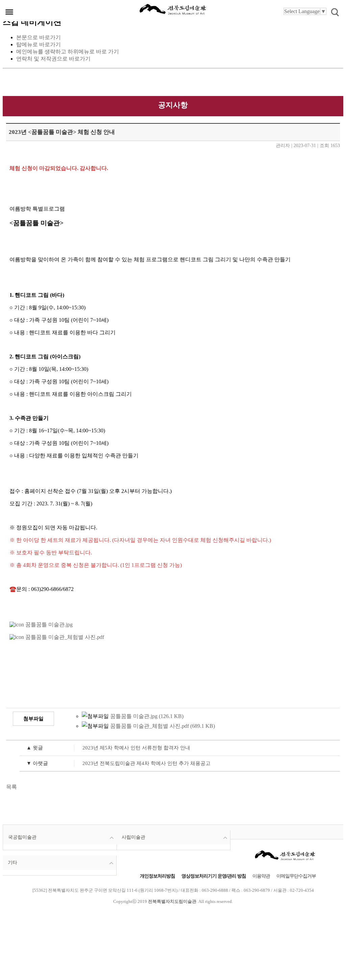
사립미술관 (133, 837)
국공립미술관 (22, 837)
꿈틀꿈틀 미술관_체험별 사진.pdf (64, 637)
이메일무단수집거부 (296, 876)
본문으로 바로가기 (38, 37)
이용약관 (261, 876)
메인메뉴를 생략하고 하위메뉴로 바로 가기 (67, 51)
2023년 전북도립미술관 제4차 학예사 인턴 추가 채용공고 (118, 763)
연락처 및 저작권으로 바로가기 (53, 59)
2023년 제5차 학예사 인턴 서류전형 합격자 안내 (108, 747)
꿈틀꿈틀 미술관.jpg (48, 624)
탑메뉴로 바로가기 (38, 44)
